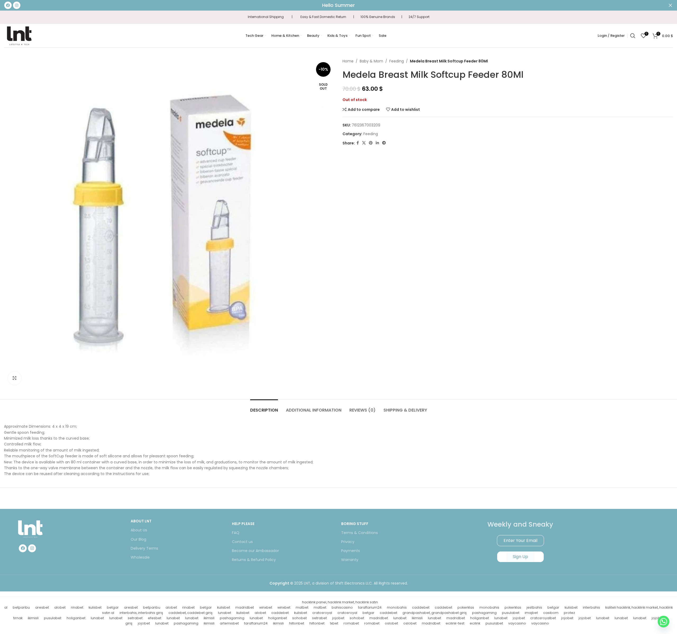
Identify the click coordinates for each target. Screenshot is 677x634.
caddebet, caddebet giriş (190, 612)
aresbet (42, 607)
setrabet (135, 618)
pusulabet (510, 612)
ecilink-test (455, 623)
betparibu (21, 607)
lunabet (224, 612)
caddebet (420, 607)
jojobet (338, 618)
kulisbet (95, 607)
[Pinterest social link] (370, 143)
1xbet (334, 623)
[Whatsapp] (663, 621)
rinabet (77, 607)
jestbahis (534, 607)
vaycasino (517, 623)
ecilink (475, 623)
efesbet (154, 618)
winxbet (265, 607)
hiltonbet (296, 623)
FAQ (235, 532)
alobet (60, 607)
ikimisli (33, 618)
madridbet (244, 607)
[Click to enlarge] (14, 378)
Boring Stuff (354, 523)
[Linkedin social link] (377, 143)
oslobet (391, 623)
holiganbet (76, 618)
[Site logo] (19, 35)
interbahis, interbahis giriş (141, 612)
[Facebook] (23, 548)
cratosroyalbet (543, 618)
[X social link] (363, 143)
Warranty (349, 559)
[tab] (264, 407)
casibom (551, 612)
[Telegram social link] (384, 143)
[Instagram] (32, 548)
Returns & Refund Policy (254, 559)
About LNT (141, 521)
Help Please (243, 523)
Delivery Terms (144, 548)
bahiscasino (342, 607)
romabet (351, 623)
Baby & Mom (371, 61)
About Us (139, 530)
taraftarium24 (370, 607)
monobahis (397, 607)
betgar (113, 607)
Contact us (242, 541)
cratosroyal (322, 612)
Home (348, 61)
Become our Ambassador (255, 550)
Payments (350, 550)
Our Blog (138, 539)
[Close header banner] (670, 5)
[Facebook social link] (357, 143)
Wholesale (140, 557)
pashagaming (484, 612)
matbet (302, 607)
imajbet (531, 612)
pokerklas (466, 607)
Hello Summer (338, 5)
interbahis (591, 607)
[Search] (633, 35)
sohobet (299, 618)
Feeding (396, 61)
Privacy (347, 541)
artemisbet (229, 623)
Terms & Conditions (359, 532)
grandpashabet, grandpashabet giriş (434, 612)
